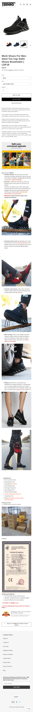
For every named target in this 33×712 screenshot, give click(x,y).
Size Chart (5, 646)
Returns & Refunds (8, 654)
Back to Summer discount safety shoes (17, 624)
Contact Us (6, 642)
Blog (4, 670)
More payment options (16, 103)
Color (3, 75)
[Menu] (30, 4)
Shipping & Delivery (8, 650)
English (16, 696)
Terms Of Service (7, 666)
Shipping (10, 70)
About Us (5, 638)
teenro (14, 707)
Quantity (3, 87)
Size (3, 81)
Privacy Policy (6, 662)
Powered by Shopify (20, 707)
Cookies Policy (7, 658)
